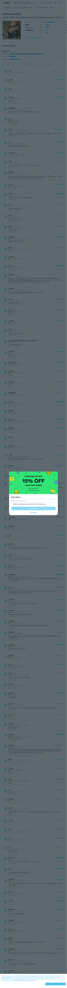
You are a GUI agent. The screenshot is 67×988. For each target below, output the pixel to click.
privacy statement (6, 977)
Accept (48, 984)
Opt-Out (54, 984)
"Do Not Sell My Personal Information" (24, 980)
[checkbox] (12, 504)
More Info (62, 984)
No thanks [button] (33, 513)
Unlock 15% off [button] (33, 508)
